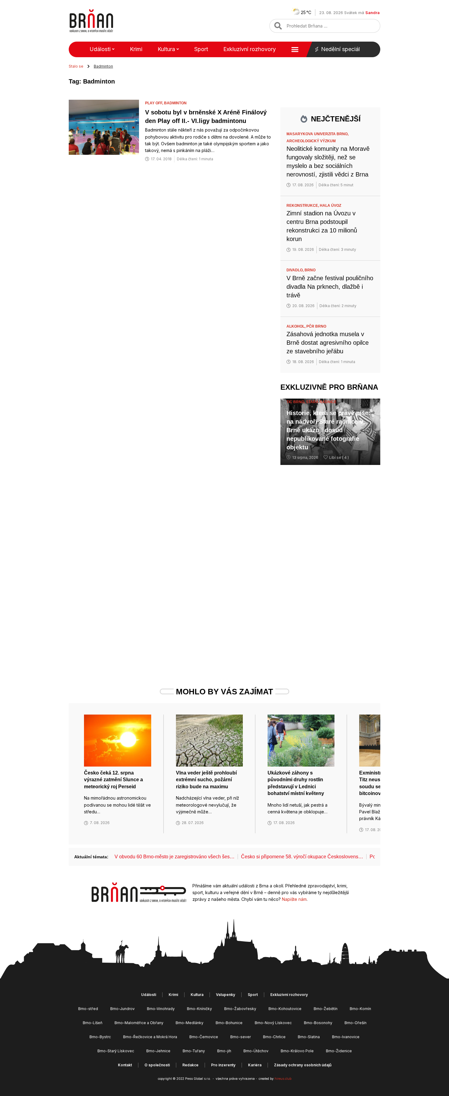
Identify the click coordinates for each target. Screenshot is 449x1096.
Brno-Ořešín (356, 1022)
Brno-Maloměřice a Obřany (139, 1022)
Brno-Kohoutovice (284, 1008)
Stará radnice (321, 402)
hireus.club (283, 1078)
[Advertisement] (330, 564)
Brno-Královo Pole (297, 1051)
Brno (310, 270)
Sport (201, 49)
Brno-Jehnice (158, 1051)
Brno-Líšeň (92, 1022)
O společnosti (157, 1065)
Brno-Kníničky (199, 1008)
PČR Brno (316, 326)
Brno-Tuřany (194, 1051)
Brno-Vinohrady (161, 1008)
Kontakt (125, 1065)
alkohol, (296, 326)
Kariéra (254, 1065)
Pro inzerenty (223, 1065)
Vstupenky (225, 994)
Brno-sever (240, 1037)
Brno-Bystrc (100, 1037)
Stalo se (76, 66)
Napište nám (294, 899)
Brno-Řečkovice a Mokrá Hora (150, 1037)
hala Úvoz (330, 205)
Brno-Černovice (203, 1037)
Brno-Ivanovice (346, 1037)
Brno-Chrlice (274, 1037)
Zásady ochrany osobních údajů (302, 1065)
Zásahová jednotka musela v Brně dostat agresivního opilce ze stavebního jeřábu (328, 343)
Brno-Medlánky (189, 1022)
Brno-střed (88, 1008)
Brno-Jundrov (122, 1008)
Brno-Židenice (339, 1051)
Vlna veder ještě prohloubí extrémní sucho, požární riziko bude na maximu (206, 779)
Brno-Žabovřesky (240, 1008)
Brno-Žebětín (326, 1008)
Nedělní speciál (340, 49)
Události (100, 49)
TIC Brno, (296, 402)
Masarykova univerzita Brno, (318, 134)
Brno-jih (224, 1051)
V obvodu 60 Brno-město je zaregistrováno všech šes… (175, 856)
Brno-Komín (360, 1008)
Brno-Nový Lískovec (273, 1022)
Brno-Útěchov (255, 1051)
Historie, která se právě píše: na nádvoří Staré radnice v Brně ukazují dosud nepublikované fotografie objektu (329, 430)
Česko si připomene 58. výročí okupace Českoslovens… (302, 856)
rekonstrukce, (303, 205)
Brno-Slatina (309, 1037)
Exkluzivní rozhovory (249, 49)
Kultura (166, 49)
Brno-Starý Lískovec (115, 1051)
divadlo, (296, 270)
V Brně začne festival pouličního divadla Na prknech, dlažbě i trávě (330, 287)
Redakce (190, 1065)
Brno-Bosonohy (318, 1022)
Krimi (136, 49)
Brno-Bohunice (229, 1022)
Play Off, (154, 103)
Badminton (175, 103)
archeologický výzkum (311, 141)
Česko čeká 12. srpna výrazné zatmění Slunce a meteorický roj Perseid (113, 779)
